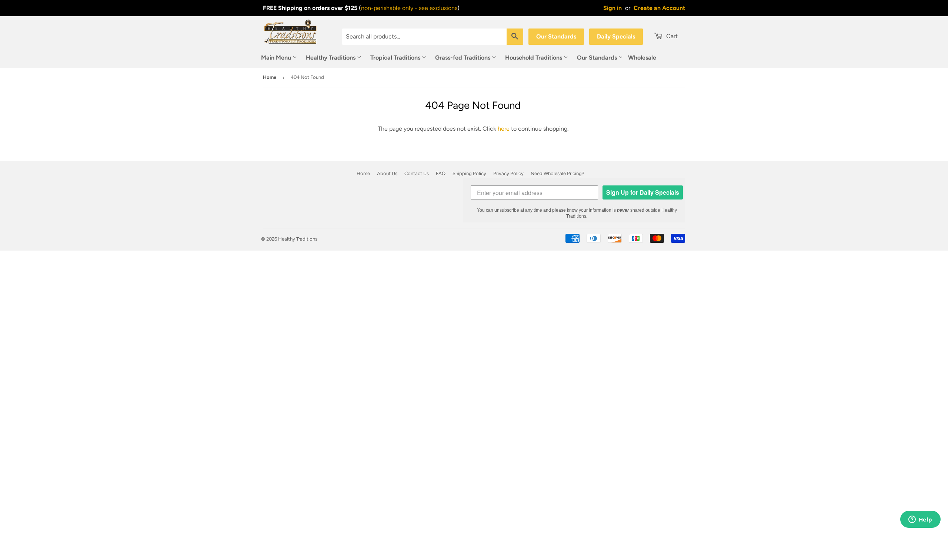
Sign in (612, 7)
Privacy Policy (508, 173)
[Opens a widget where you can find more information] (920, 520)
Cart (671, 36)
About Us (387, 173)
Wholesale (642, 57)
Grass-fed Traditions (463, 57)
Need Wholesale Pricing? (557, 173)
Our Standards (556, 36)
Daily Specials (616, 36)
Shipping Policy (469, 173)
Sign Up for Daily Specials (642, 192)
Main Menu (277, 57)
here (504, 128)
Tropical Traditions (396, 57)
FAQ (440, 173)
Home (269, 77)
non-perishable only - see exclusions (409, 7)
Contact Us (416, 173)
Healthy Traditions (331, 57)
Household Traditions (534, 57)
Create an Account (659, 7)
